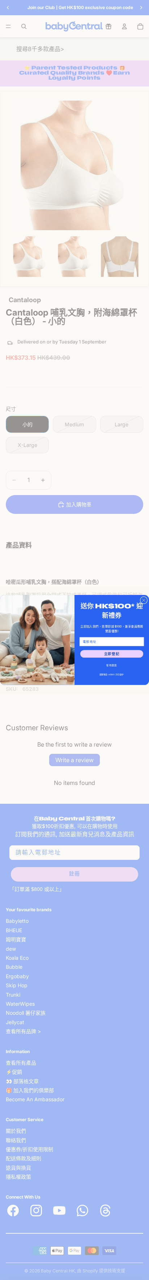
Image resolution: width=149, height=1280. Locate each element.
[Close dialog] (143, 600)
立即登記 (111, 654)
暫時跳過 (111, 665)
